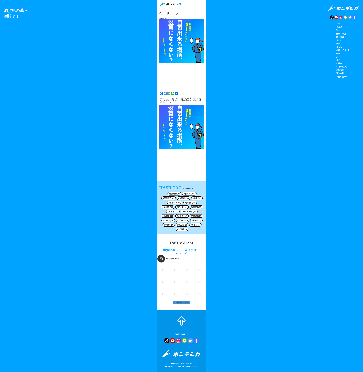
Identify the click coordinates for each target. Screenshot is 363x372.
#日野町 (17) (182, 216)
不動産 (339, 63)
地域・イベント (343, 50)
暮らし (339, 47)
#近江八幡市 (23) (189, 211)
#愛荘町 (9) (196, 220)
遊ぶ (338, 30)
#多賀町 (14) (196, 216)
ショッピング (342, 66)
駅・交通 (340, 37)
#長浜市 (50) (167, 207)
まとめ (339, 40)
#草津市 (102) (168, 198)
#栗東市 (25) (173, 211)
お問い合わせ (186, 363)
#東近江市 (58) (175, 202)
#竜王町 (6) (182, 225)
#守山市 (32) (182, 207)
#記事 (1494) (174, 193)
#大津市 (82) (183, 198)
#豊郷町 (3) (195, 225)
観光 (338, 53)
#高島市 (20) (167, 216)
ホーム (339, 23)
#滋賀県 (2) (182, 229)
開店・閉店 (341, 33)
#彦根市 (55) (190, 202)
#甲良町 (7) (168, 225)
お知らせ (340, 70)
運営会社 (175, 363)
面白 (338, 43)
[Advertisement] (181, 77)
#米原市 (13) (168, 220)
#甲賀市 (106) (189, 193)
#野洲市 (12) (182, 220)
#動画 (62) (197, 198)
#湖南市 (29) (196, 207)
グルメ (339, 27)
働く (338, 60)
